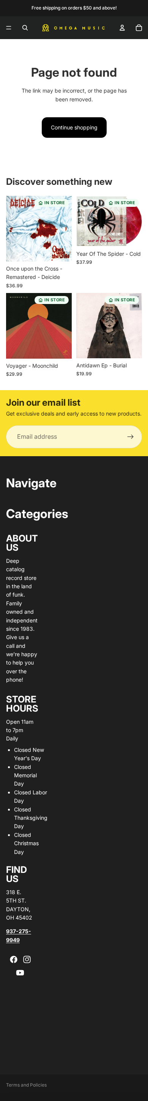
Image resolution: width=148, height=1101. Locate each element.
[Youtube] (20, 972)
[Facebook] (13, 959)
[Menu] (8, 27)
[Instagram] (26, 959)
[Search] (25, 27)
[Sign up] (131, 437)
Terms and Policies (26, 1085)
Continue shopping (74, 127)
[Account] (122, 27)
